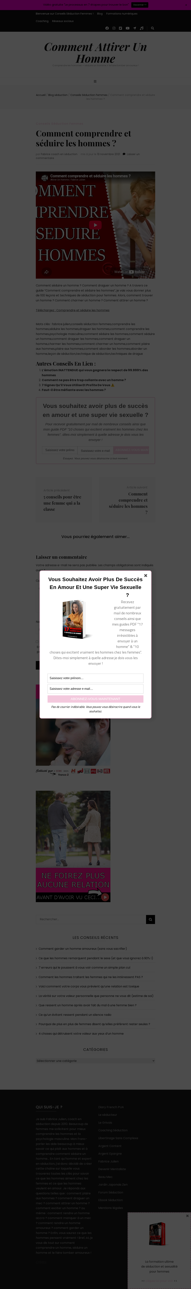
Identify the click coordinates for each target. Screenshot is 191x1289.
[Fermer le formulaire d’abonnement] (146, 576)
